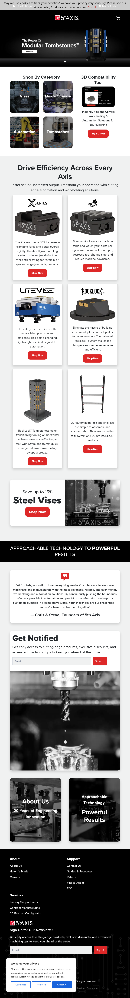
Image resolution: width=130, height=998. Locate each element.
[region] (41, 975)
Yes (90, 7)
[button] (10, 46)
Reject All (41, 984)
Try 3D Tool (98, 133)
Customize (21, 984)
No (96, 7)
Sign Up (100, 661)
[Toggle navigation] (14, 18)
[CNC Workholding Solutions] (67, 17)
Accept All (62, 984)
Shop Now (37, 273)
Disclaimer (92, 988)
